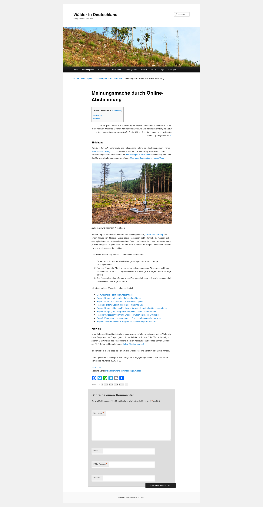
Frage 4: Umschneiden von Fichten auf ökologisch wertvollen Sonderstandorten (132, 308)
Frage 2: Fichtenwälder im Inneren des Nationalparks (120, 301)
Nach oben (96, 367)
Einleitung (97, 115)
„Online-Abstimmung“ (153, 234)
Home (76, 78)
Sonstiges (172, 69)
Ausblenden (117, 110)
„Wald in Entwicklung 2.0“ (103, 151)
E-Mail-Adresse (100, 464)
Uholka (144, 69)
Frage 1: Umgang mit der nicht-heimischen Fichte (119, 297)
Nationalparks (88, 69)
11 (126, 384)
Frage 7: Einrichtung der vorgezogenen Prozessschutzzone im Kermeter (129, 318)
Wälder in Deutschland (95, 14)
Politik (153, 69)
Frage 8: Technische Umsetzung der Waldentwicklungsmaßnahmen (127, 321)
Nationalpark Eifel (104, 78)
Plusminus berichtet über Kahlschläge (147, 157)
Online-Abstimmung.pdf (133, 343)
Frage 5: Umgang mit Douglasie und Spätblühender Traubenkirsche (126, 311)
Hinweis (96, 118)
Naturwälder (116, 69)
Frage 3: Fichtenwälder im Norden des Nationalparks (120, 304)
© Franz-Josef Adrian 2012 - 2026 (131, 497)
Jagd (162, 69)
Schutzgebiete (131, 69)
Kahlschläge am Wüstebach (138, 154)
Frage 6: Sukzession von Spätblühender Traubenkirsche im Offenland (127, 314)
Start (76, 69)
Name (97, 450)
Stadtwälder (103, 69)
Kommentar (98, 413)
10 (123, 384)
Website (96, 477)
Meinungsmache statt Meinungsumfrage (115, 294)
